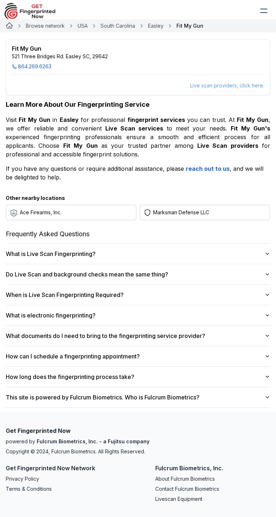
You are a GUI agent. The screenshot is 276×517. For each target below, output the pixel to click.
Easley (156, 26)
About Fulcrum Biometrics (185, 479)
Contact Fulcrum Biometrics (187, 489)
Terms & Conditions (29, 489)
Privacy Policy (22, 479)
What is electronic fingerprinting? (51, 315)
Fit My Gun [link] (189, 26)
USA (83, 26)
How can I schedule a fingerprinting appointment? (73, 356)
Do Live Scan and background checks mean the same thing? (87, 274)
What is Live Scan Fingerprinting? (51, 253)
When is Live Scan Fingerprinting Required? (65, 294)
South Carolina (118, 26)
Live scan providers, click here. (227, 85)
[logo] (35, 11)
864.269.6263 (34, 66)
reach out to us (208, 168)
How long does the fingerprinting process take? (70, 376)
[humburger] (264, 11)
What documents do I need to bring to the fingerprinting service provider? (105, 335)
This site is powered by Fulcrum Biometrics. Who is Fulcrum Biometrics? (102, 397)
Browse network (45, 26)
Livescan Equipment (178, 499)
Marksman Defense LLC (181, 212)
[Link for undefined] (9, 25)
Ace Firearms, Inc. (40, 212)
